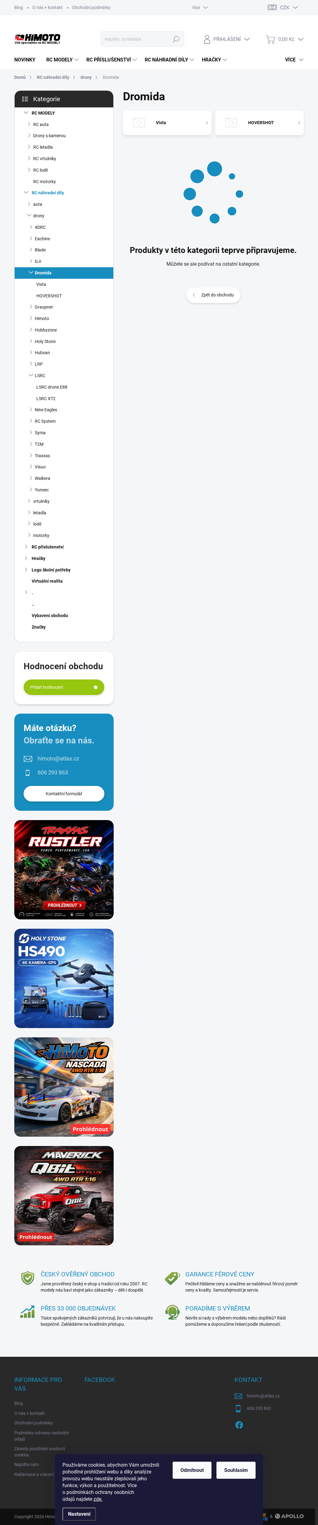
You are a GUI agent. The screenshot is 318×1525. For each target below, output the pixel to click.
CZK (284, 8)
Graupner (44, 307)
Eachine (42, 238)
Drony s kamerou (49, 135)
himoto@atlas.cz (58, 758)
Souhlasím (236, 1470)
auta (37, 204)
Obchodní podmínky (91, 7)
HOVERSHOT (49, 295)
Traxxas (42, 455)
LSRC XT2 (46, 398)
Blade (40, 249)
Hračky (38, 558)
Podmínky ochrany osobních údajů (41, 1436)
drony (38, 215)
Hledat (176, 39)
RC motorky (44, 181)
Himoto (42, 318)
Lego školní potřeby (51, 569)
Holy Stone (45, 341)
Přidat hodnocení (46, 687)
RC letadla (43, 147)
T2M (39, 444)
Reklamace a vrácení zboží (39, 1474)
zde (97, 1499)
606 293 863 (53, 772)
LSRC (40, 375)
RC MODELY (43, 113)
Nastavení (79, 1514)
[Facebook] (239, 1423)
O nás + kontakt (47, 7)
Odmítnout (192, 1470)
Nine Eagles (46, 409)
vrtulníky (41, 501)
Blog (18, 7)
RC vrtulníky (44, 158)
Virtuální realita (47, 581)
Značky (39, 627)
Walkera (42, 478)
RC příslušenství (48, 546)
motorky (41, 535)
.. (33, 604)
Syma (40, 432)
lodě (37, 523)
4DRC (40, 227)
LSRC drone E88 (51, 387)
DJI (38, 261)
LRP (39, 364)
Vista (41, 284)
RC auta (41, 124)
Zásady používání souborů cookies (39, 1451)
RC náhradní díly (48, 192)
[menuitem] (27, 60)
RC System (45, 421)
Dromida (43, 272)
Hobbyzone (46, 329)
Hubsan (42, 352)
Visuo (40, 466)
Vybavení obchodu (50, 615)
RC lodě (40, 170)
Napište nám (26, 1464)
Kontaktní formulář (64, 793)
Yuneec (42, 489)
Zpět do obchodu (217, 294)
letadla (39, 512)
